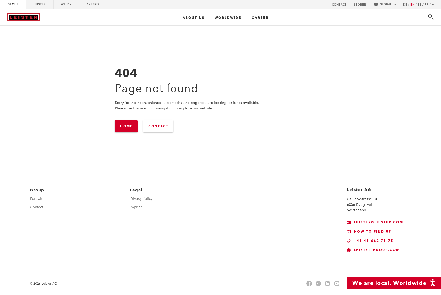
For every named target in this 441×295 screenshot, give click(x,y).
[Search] (431, 17)
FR (428, 5)
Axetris (93, 4)
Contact (339, 4)
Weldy (66, 4)
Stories (360, 4)
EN (413, 5)
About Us (193, 18)
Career (260, 18)
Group (13, 4)
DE (406, 5)
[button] (385, 4)
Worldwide (228, 18)
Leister (40, 4)
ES (421, 5)
